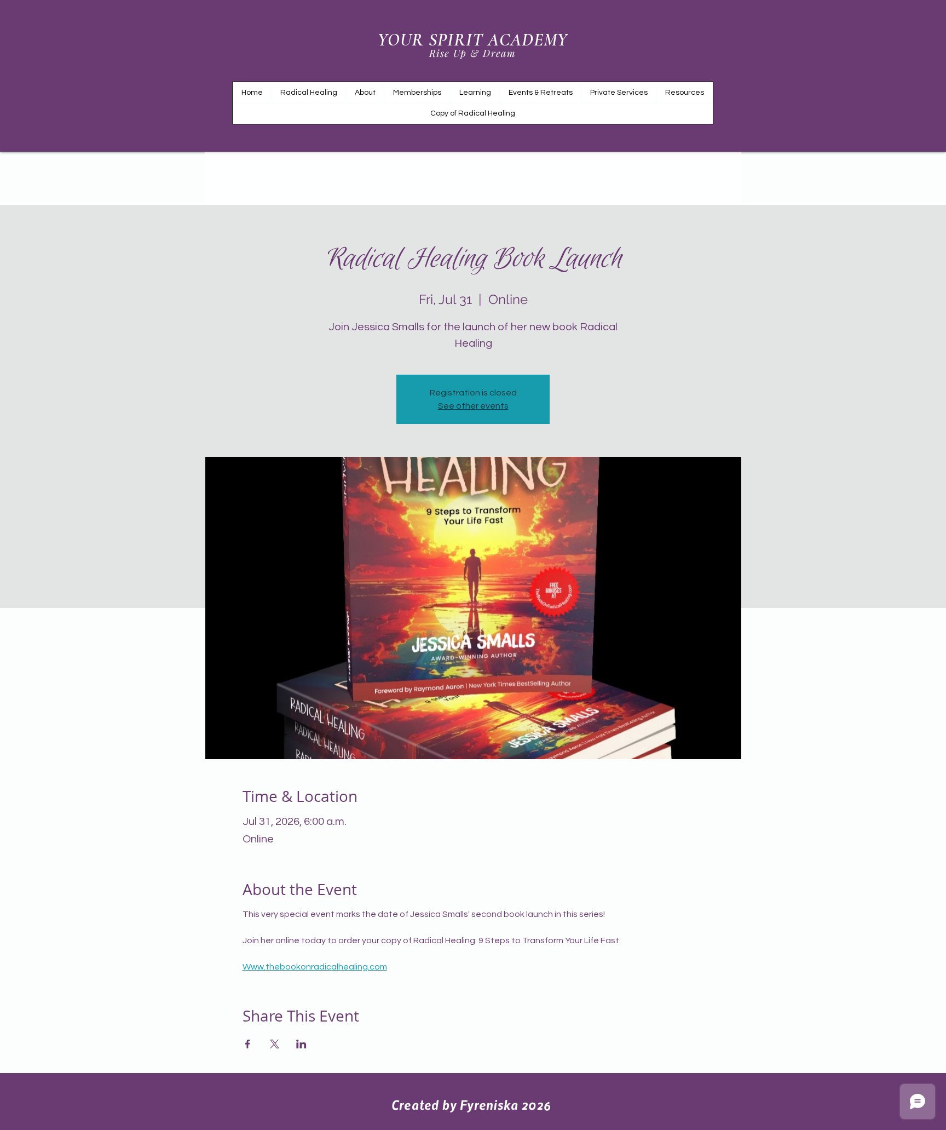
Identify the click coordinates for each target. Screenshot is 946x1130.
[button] (475, 92)
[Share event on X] (274, 1044)
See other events (473, 405)
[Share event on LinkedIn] (301, 1044)
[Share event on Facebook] (248, 1044)
